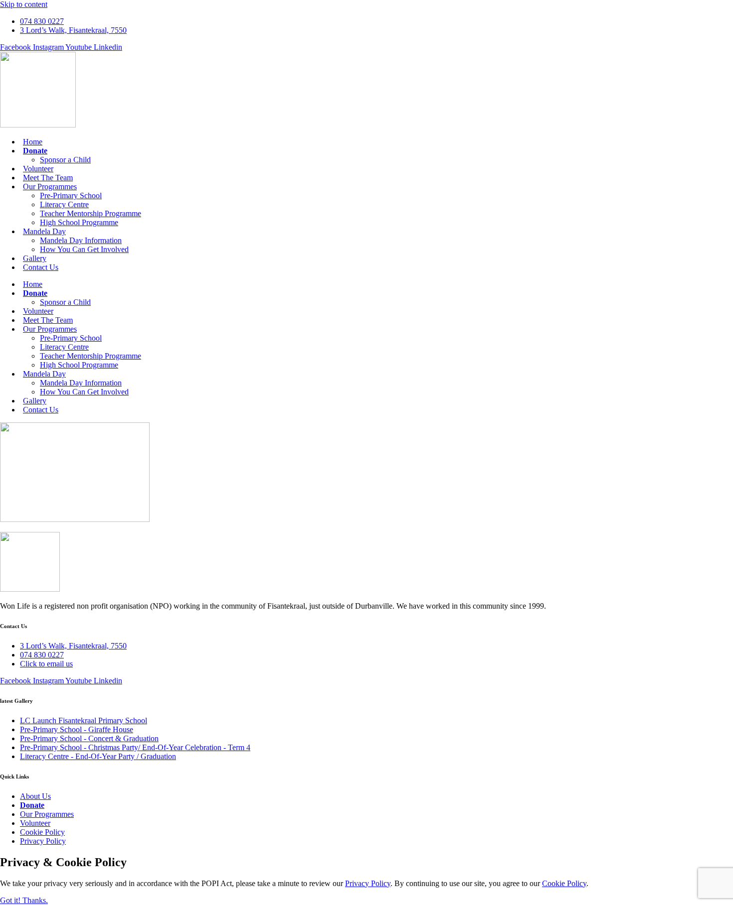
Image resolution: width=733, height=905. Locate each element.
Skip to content (23, 4)
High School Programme (79, 222)
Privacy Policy (367, 883)
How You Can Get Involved (84, 249)
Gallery (34, 258)
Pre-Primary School (71, 195)
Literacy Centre (64, 204)
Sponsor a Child (65, 159)
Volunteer (38, 168)
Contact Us (40, 267)
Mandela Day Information (81, 240)
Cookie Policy (564, 883)
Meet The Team (48, 177)
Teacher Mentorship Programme (90, 213)
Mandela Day (44, 231)
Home (32, 141)
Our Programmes (50, 186)
